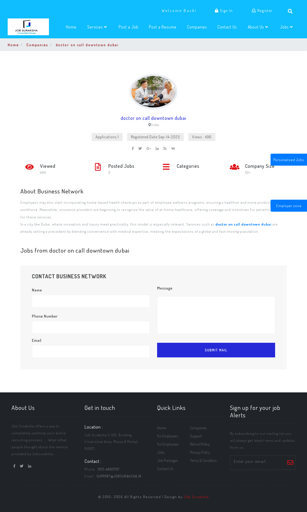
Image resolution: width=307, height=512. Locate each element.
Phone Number (45, 316)
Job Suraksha (196, 496)
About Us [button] (256, 26)
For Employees (167, 444)
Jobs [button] (285, 26)
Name (37, 290)
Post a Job (131, 26)
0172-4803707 (108, 469)
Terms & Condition (203, 460)
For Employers (167, 436)
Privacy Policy (200, 452)
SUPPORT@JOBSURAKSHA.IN (118, 476)
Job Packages (167, 460)
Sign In (226, 10)
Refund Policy (200, 444)
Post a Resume (165, 26)
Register (264, 10)
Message (164, 288)
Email (36, 340)
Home (74, 26)
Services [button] (95, 26)
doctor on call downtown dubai (87, 44)
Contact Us (230, 26)
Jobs (161, 452)
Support (196, 436)
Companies (199, 26)
